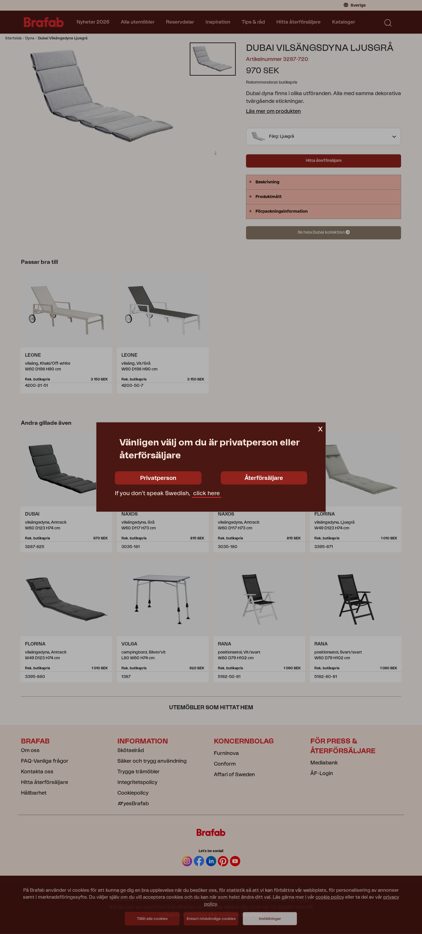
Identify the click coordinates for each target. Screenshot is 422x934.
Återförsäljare (264, 478)
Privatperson (158, 478)
